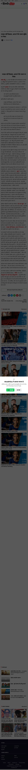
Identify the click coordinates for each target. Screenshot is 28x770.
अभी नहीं (18, 390)
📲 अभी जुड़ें (10, 390)
